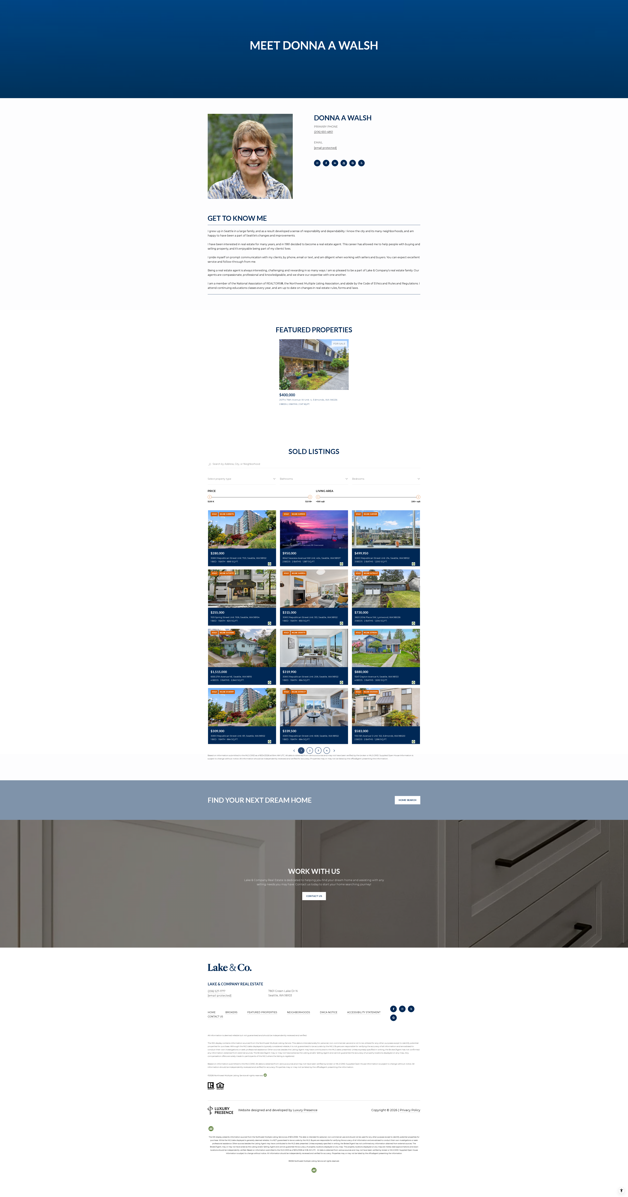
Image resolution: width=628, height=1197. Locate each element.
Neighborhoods (298, 1012)
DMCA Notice (328, 1012)
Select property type (219, 478)
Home (212, 1012)
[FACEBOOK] (326, 163)
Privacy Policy (410, 1110)
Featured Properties (262, 1012)
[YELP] (361, 163)
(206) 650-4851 (323, 131)
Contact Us (215, 1016)
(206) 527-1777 (216, 991)
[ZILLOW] (343, 163)
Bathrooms (286, 478)
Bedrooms (358, 478)
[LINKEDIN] (335, 163)
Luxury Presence (305, 1110)
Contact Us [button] (314, 896)
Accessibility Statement (363, 1012)
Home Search (407, 800)
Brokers (231, 1012)
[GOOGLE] (352, 163)
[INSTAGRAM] (317, 163)
